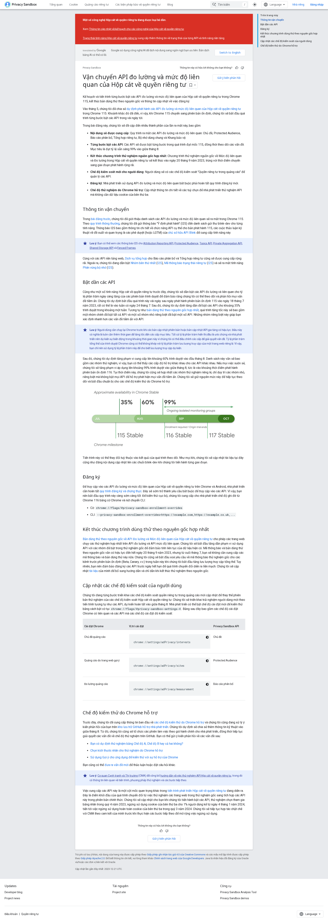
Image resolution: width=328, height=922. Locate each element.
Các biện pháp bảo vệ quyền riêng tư (137, 4)
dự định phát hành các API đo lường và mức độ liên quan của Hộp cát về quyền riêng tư (184, 109)
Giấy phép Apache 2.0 (93, 858)
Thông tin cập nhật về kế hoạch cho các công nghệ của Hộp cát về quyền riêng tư (136, 29)
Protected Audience (186, 243)
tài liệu (93, 571)
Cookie (73, 4)
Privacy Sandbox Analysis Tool (238, 892)
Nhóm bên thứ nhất (143, 263)
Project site (119, 892)
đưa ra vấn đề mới (117, 765)
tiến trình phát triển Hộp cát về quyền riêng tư (197, 791)
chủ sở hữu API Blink (182, 232)
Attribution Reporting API (158, 243)
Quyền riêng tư (30, 914)
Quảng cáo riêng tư (97, 4)
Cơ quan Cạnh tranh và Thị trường (118, 775)
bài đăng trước (100, 219)
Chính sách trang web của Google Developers (179, 858)
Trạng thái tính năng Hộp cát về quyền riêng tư (110, 38)
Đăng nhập (316, 4)
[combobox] (229, 4)
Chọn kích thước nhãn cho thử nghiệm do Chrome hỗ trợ (126, 750)
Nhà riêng (298, 4)
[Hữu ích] (237, 68)
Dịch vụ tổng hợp (136, 258)
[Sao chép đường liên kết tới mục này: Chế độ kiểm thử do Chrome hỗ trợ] (161, 713)
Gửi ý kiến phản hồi (228, 78)
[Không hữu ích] (242, 68)
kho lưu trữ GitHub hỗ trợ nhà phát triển (143, 727)
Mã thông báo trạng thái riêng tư (185, 263)
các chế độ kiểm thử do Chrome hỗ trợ (179, 722)
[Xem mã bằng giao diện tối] (207, 637)
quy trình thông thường (105, 223)
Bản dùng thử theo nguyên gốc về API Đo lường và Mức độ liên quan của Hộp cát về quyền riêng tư (148, 539)
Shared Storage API (101, 247)
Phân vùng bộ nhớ (94, 267)
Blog (170, 4)
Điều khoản (11, 914)
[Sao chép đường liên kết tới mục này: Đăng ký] (104, 477)
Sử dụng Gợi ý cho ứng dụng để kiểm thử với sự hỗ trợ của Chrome (134, 757)
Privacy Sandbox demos (234, 898)
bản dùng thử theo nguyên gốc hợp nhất (173, 310)
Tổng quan (55, 4)
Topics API (205, 243)
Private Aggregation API (227, 243)
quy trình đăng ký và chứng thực (121, 491)
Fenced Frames (126, 247)
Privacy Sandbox (92, 67)
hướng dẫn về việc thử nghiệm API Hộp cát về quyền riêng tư (195, 775)
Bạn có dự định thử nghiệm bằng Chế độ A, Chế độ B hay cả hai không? (136, 743)
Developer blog (13, 892)
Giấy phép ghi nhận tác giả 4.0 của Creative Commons (176, 854)
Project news (12, 898)
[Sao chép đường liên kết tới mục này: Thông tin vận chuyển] (133, 209)
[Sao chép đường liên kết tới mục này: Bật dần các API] (119, 282)
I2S (159, 263)
